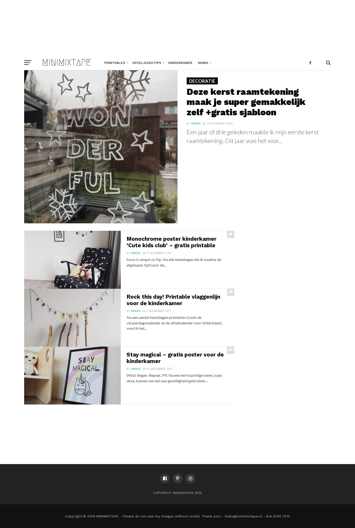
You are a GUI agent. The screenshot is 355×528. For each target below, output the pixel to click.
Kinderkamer (180, 63)
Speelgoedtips (146, 63)
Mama (203, 63)
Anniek (196, 123)
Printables (114, 63)
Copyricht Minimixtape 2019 (177, 493)
